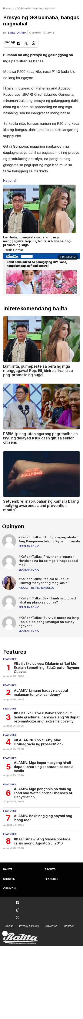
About (9, 926)
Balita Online (17, 32)
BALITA (8, 869)
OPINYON (9, 888)
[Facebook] (18, 44)
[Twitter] (26, 44)
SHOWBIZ (9, 879)
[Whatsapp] (33, 44)
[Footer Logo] (20, 937)
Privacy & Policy (29, 926)
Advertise (51, 926)
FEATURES (51, 879)
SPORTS (50, 869)
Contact (69, 926)
